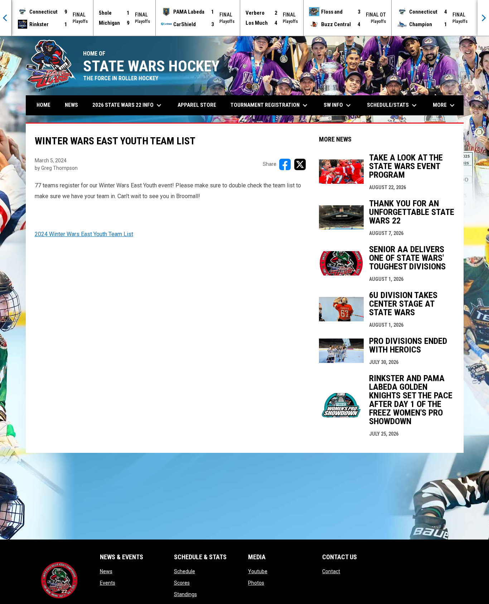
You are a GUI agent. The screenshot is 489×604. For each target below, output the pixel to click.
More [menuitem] (444, 105)
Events (107, 583)
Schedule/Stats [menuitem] (392, 105)
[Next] (483, 18)
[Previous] (5, 18)
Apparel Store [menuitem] (197, 105)
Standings (185, 594)
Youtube (257, 571)
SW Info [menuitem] (338, 105)
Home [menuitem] (43, 105)
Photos (256, 583)
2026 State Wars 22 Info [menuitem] (127, 105)
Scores (182, 583)
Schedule (184, 571)
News (106, 571)
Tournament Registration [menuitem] (270, 105)
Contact (331, 571)
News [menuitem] (71, 105)
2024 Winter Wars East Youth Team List (84, 234)
